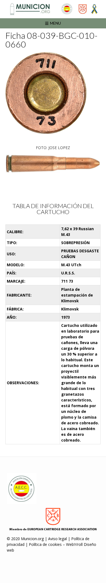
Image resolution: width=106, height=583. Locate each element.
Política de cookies (45, 544)
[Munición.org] (53, 9)
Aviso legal (57, 538)
